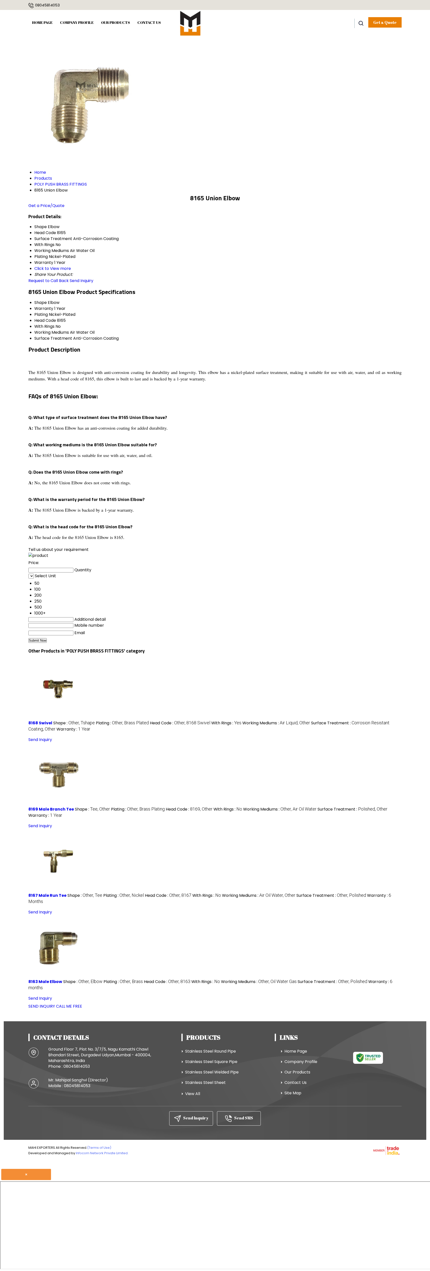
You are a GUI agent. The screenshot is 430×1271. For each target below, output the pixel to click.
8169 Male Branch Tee (51, 809)
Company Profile (77, 22)
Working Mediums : (276, 723)
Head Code (45, 320)
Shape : (74, 723)
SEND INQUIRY (41, 1006)
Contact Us (149, 22)
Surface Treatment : (352, 809)
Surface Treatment (53, 338)
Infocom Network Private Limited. (102, 1153)
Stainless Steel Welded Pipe (212, 1072)
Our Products (115, 22)
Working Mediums (51, 332)
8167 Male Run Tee (47, 895)
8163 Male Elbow (45, 981)
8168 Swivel (40, 723)
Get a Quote (385, 22)
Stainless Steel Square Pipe (211, 1062)
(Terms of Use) (99, 1147)
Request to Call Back (48, 281)
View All (192, 1094)
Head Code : (180, 723)
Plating (41, 314)
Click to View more (52, 268)
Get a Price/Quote (46, 205)
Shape (40, 302)
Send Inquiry (81, 281)
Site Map (292, 1093)
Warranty (43, 308)
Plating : (122, 723)
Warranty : (73, 729)
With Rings (44, 326)
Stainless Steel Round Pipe (210, 1051)
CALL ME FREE (69, 1006)
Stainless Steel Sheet (205, 1082)
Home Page (42, 22)
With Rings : (226, 723)
